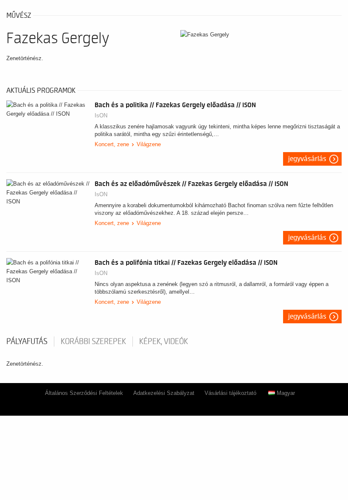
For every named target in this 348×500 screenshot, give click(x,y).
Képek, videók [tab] (163, 341)
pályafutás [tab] (27, 341)
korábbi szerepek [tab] (93, 341)
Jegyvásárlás (307, 159)
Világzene (149, 144)
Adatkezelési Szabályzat (163, 393)
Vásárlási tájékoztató (230, 393)
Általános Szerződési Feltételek (84, 393)
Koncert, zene (112, 144)
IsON (101, 115)
